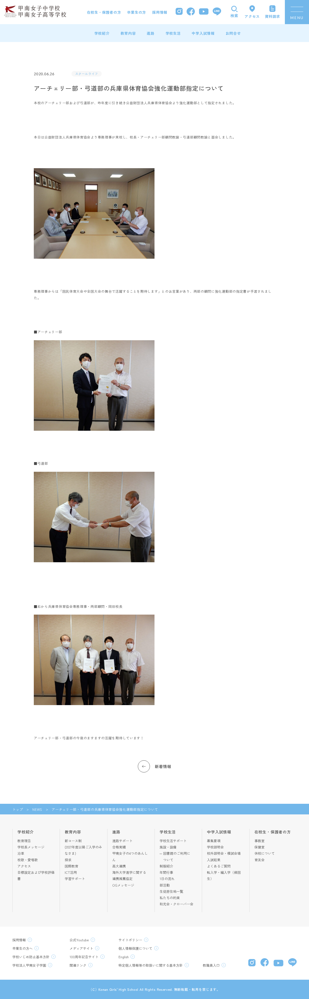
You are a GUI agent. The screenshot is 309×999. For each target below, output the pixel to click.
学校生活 (173, 33)
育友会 (259, 859)
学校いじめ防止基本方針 (30, 956)
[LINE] (217, 12)
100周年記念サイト (84, 956)
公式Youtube (79, 939)
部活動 (165, 885)
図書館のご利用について (176, 856)
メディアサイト (81, 948)
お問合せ (233, 33)
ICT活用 (71, 872)
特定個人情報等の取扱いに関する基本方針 (151, 965)
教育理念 (24, 840)
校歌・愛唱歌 (27, 859)
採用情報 (159, 12)
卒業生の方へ (22, 948)
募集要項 (213, 840)
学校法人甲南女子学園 (29, 965)
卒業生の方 (136, 12)
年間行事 (166, 872)
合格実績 (119, 847)
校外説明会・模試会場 (224, 853)
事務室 (259, 840)
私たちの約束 (170, 897)
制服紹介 (166, 866)
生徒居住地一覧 (171, 891)
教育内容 (128, 33)
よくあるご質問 (219, 866)
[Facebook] (191, 12)
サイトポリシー (130, 939)
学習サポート (75, 878)
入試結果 (213, 859)
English (124, 956)
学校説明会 (215, 847)
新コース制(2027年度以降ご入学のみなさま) (83, 847)
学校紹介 (102, 33)
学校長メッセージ (30, 847)
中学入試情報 (203, 33)
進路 (150, 33)
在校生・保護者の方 (104, 12)
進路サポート (122, 840)
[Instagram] (179, 12)
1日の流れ (167, 878)
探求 (68, 859)
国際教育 (71, 866)
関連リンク (78, 965)
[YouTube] (204, 12)
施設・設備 (168, 847)
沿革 (20, 853)
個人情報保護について (135, 948)
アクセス (24, 866)
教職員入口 (211, 965)
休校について (264, 853)
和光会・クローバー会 (176, 904)
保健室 (259, 847)
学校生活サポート (173, 840)
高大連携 (119, 866)
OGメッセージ (123, 885)
